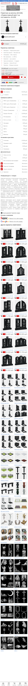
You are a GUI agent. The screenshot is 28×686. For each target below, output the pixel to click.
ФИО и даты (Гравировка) (10, 100)
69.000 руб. (22, 370)
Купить (11, 77)
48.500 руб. (8, 262)
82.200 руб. (8, 244)
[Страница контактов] (16, 3)
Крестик (15, 126)
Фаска (15, 157)
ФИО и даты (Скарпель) (9, 107)
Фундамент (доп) (15, 143)
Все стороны (15, 91)
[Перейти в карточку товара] (2, 244)
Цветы (15, 128)
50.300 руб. (8, 370)
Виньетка (15, 134)
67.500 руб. (22, 280)
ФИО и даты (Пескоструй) (10, 104)
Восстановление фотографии (15, 160)
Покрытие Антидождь (15, 166)
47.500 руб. (22, 316)
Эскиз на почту (15, 155)
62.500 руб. (22, 298)
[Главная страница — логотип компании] (5, 3)
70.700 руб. (22, 352)
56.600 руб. (8, 298)
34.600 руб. (8, 334)
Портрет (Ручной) (8, 113)
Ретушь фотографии (15, 163)
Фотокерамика (7, 116)
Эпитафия (15, 123)
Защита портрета (15, 169)
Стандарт (15, 43)
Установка (15, 140)
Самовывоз (15, 149)
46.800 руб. (22, 334)
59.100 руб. (22, 244)
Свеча (15, 131)
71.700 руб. (8, 316)
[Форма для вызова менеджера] (13, 3)
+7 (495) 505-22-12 (22, 3)
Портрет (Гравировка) (9, 110)
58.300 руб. (8, 352)
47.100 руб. (8, 280)
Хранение (15, 172)
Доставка (15, 146)
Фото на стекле (7, 120)
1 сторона (15, 94)
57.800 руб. (22, 262)
